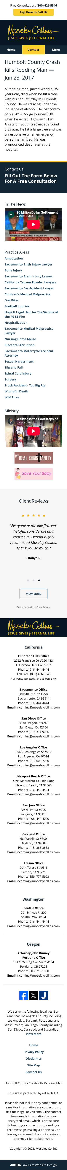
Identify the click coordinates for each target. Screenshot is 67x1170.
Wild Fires (12, 397)
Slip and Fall (14, 367)
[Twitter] (33, 995)
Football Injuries (17, 306)
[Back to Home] (33, 32)
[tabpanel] (33, 536)
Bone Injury (13, 270)
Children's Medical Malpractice (27, 294)
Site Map (33, 1065)
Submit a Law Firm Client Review (33, 607)
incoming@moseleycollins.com (38, 707)
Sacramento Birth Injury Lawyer (28, 264)
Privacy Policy (33, 1052)
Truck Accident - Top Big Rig (25, 385)
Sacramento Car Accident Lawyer (29, 288)
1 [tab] (28, 580)
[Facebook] (23, 995)
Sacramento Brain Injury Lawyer (29, 276)
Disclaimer (34, 1058)
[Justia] (43, 995)
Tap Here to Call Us (33, 12)
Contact (33, 50)
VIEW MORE (33, 594)
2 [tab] (33, 580)
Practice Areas (17, 252)
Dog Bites (12, 300)
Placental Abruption (20, 345)
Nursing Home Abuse (20, 339)
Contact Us (33, 1072)
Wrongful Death (16, 391)
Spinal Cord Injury (18, 373)
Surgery (10, 379)
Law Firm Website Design (33, 1165)
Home (11, 50)
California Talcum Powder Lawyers (30, 282)
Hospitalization (16, 323)
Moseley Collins (46, 1148)
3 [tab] (39, 580)
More (56, 50)
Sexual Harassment (19, 361)
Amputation (14, 258)
